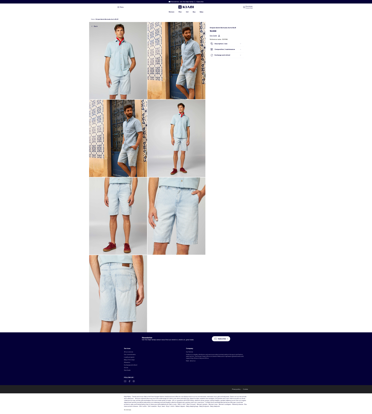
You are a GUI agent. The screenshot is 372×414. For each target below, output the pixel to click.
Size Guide (213, 36)
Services (127, 348)
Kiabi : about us (190, 361)
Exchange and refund (130, 365)
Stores (126, 367)
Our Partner (189, 352)
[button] (227, 44)
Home (92, 19)
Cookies (245, 389)
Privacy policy (236, 389)
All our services (128, 352)
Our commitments (130, 354)
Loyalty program (129, 357)
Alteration (127, 362)
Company (189, 348)
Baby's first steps (129, 360)
